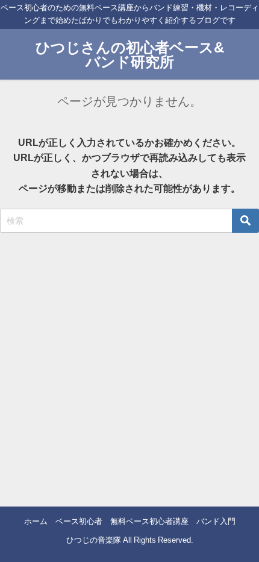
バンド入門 (216, 521)
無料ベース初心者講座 (149, 521)
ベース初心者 (78, 521)
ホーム (36, 521)
